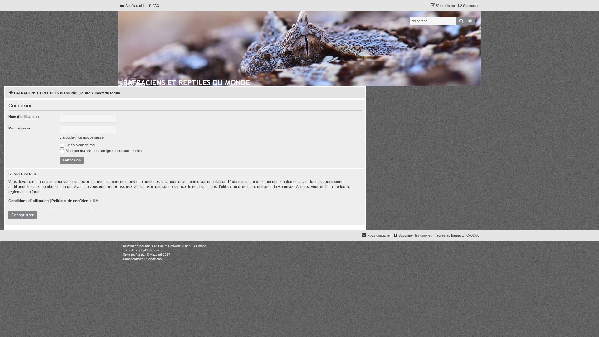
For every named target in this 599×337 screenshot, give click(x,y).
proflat (135, 254)
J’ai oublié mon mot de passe (82, 137)
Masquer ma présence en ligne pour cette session (103, 151)
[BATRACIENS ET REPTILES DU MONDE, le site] (187, 81)
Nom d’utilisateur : (23, 117)
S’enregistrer (22, 214)
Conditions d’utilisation (28, 201)
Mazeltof (156, 254)
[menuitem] (153, 5)
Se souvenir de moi (80, 145)
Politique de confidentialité (74, 201)
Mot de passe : (20, 128)
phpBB (150, 245)
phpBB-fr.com (149, 250)
